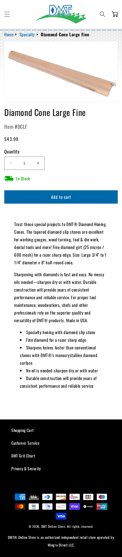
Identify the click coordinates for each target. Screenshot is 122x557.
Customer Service (25, 443)
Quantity (11, 151)
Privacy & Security (26, 468)
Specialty (27, 34)
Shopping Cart (22, 430)
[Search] (102, 14)
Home (8, 34)
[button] (7, 14)
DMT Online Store (53, 526)
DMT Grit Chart (23, 456)
